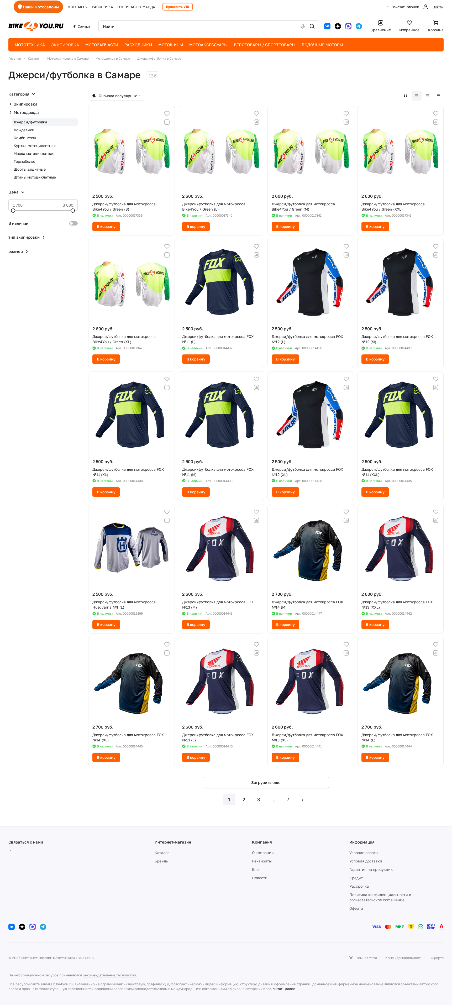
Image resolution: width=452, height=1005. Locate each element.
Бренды (162, 861)
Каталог (162, 852)
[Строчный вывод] (428, 96)
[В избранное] (167, 113)
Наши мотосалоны (41, 6)
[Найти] (312, 26)
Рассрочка (359, 886)
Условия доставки (365, 861)
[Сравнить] (167, 122)
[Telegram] (359, 26)
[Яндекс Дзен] (338, 26)
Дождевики (24, 130)
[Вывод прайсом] (439, 96)
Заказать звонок (405, 7)
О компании (263, 852)
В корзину (106, 226)
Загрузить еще (266, 782)
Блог (256, 869)
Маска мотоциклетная (34, 153)
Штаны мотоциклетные (35, 177)
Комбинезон (25, 137)
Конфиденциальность (403, 958)
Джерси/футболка (30, 122)
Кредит (356, 878)
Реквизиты (262, 861)
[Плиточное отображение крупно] (406, 96)
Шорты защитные (30, 169)
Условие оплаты (363, 852)
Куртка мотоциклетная (35, 145)
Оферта (356, 908)
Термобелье (24, 161)
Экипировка (26, 104)
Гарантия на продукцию (371, 869)
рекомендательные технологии (109, 975)
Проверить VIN (177, 7)
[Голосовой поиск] (302, 26)
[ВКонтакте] (327, 26)
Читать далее (284, 989)
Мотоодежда (26, 112)
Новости (259, 878)
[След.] (302, 799)
